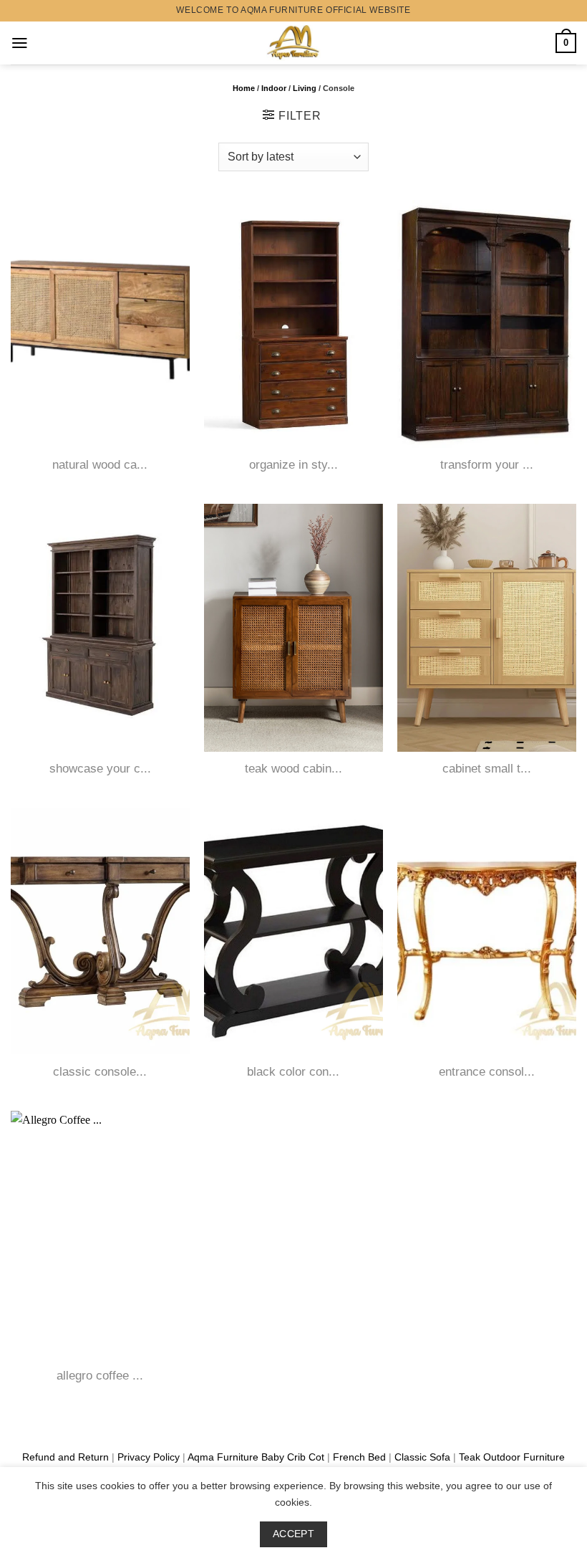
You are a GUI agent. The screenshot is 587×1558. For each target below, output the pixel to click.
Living (304, 88)
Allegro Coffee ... (100, 1375)
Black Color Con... (293, 1072)
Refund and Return (65, 1457)
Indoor (273, 88)
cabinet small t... (486, 768)
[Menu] (20, 43)
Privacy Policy (148, 1457)
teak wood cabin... (293, 768)
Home (244, 88)
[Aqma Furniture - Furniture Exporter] (294, 42)
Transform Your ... (486, 465)
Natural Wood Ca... (99, 465)
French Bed (359, 1457)
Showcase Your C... (100, 768)
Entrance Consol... (487, 1072)
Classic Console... (100, 1072)
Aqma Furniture (223, 1457)
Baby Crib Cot (292, 1457)
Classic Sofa (422, 1457)
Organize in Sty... (293, 465)
